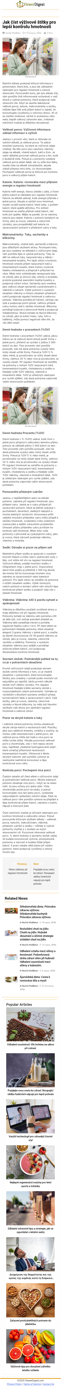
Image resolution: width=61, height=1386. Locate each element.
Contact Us (48, 1384)
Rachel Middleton (13, 32)
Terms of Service (32, 1384)
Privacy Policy (14, 1384)
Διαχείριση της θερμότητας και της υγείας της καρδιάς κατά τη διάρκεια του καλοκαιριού (30, 1278)
